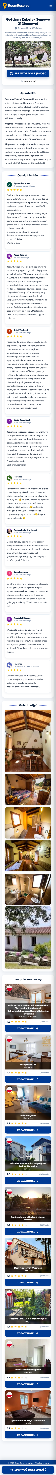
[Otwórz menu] (51, 5)
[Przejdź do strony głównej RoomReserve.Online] (16, 5)
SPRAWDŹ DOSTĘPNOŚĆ (30, 1469)
